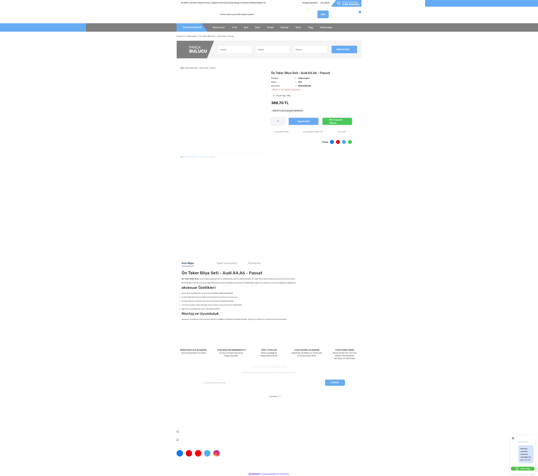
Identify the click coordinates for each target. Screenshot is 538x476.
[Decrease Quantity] (273, 121)
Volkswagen (304, 78)
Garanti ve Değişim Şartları (294, 410)
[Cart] (356, 15)
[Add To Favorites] (279, 131)
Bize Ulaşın (228, 419)
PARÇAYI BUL (343, 49)
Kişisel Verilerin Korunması (294, 415)
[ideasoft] (254, 474)
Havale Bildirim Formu (292, 419)
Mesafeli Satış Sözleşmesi (294, 405)
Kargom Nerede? (310, 3)
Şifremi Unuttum (231, 410)
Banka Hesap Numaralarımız (189, 419)
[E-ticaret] (268, 474)
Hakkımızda (181, 405)
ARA (323, 14)
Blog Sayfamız (183, 424)
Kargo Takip (229, 415)
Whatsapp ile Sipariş (335, 121)
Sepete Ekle (303, 121)
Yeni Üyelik (228, 405)
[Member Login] (341, 15)
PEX (300, 82)
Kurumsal (325, 3)
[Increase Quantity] (282, 121)
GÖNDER (335, 382)
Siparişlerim (182, 415)
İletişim (180, 410)
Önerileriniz (254, 263)
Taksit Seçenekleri (226, 263)
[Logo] (190, 14)
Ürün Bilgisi (188, 263)
